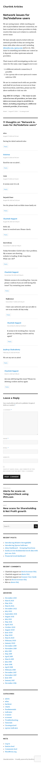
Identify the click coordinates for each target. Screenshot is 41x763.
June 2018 (8, 664)
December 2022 (11, 609)
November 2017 (10, 675)
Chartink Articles (13, 6)
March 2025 (9, 601)
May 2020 (8, 635)
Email (6, 448)
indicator (8, 712)
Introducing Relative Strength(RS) (18, 543)
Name (5, 438)
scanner (8, 715)
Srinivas (6, 155)
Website (6, 457)
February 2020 (10, 640)
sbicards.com (8, 48)
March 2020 (9, 638)
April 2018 (9, 667)
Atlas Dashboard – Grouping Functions (20, 548)
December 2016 (10, 683)
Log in (7, 744)
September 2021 (11, 614)
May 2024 (8, 603)
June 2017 (8, 678)
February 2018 (10, 670)
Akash (5, 111)
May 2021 (8, 622)
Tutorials (8, 723)
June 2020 (9, 632)
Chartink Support (10, 219)
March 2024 (9, 606)
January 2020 (10, 643)
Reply (5, 146)
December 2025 (11, 598)
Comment (7, 410)
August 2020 (10, 630)
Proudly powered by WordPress (25, 759)
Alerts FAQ (25, 574)
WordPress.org (10, 752)
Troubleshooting (11, 720)
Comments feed (11, 749)
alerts (7, 699)
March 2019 (9, 659)
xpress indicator (11, 728)
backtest (8, 704)
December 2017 (10, 672)
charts (7, 707)
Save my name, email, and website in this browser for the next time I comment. (19, 470)
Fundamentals (10, 709)
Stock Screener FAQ (28, 572)
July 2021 (8, 619)
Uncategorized (24, 111)
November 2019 (11, 648)
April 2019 (9, 656)
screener (8, 717)
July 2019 (8, 651)
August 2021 (9, 617)
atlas (7, 701)
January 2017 (10, 680)
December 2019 (10, 646)
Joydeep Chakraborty (11, 350)
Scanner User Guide (29, 577)
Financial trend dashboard (15, 556)
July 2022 (8, 611)
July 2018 (8, 662)
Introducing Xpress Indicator (16, 545)
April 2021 (9, 625)
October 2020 (10, 627)
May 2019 (8, 654)
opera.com (18, 48)
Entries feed (9, 746)
